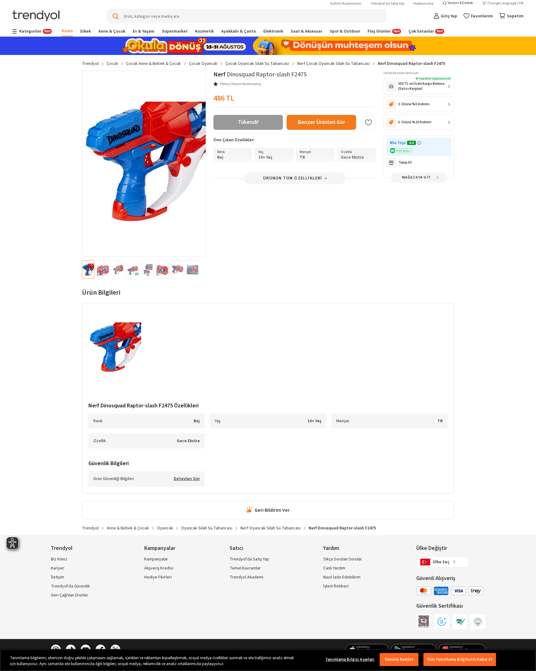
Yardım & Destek (460, 3)
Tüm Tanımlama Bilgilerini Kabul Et (460, 659)
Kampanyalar (156, 559)
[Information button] (419, 143)
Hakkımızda (423, 3)
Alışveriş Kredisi (158, 568)
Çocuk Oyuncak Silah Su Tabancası (257, 63)
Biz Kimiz (59, 559)
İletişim (57, 577)
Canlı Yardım (334, 568)
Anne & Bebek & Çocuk (128, 528)
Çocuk (112, 63)
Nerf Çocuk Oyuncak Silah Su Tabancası (333, 63)
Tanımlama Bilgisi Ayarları (349, 659)
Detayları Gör (187, 479)
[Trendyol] (36, 16)
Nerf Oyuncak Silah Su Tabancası (270, 528)
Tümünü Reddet (399, 659)
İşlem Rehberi (336, 586)
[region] (268, 660)
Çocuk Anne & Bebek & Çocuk (153, 63)
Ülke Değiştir (431, 548)
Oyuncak (165, 528)
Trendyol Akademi (246, 577)
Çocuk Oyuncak (203, 63)
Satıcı (236, 548)
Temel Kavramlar (245, 568)
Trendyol (90, 63)
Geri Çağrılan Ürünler (69, 595)
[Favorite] (368, 122)
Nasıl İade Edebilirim (341, 577)
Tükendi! (248, 122)
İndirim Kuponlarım (345, 3)
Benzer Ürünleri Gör (321, 122)
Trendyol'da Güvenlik (70, 586)
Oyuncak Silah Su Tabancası (206, 528)
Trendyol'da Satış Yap (387, 3)
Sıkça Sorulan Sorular (342, 559)
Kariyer (57, 568)
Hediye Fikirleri (158, 577)
